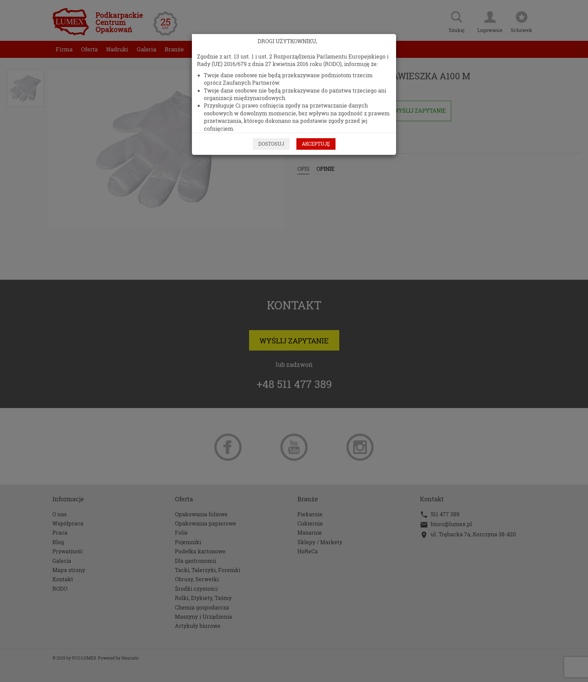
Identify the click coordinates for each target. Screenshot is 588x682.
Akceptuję (316, 144)
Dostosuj (271, 144)
